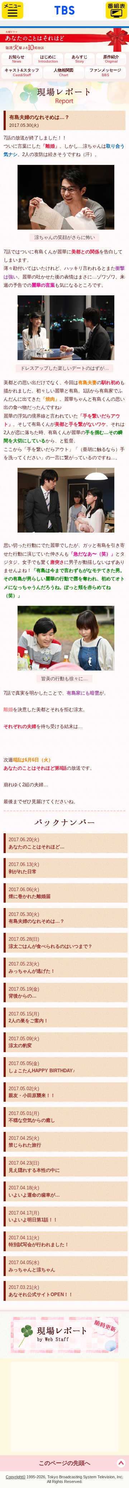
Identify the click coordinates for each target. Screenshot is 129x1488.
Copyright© (15, 1477)
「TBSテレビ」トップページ (64, 9)
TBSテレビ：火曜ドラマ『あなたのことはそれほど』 (64, 40)
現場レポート (64, 1335)
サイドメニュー (12, 10)
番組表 (116, 10)
